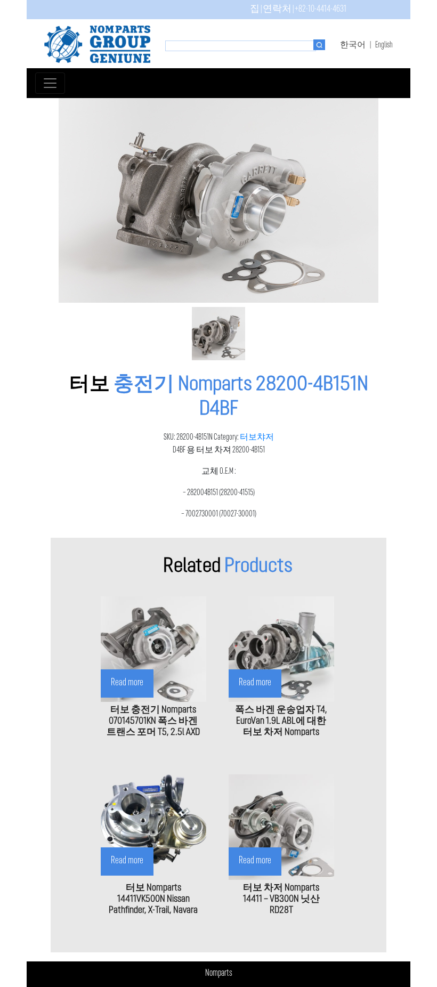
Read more (127, 683)
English (384, 45)
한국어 (353, 45)
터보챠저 (257, 437)
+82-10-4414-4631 (320, 9)
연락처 (277, 9)
